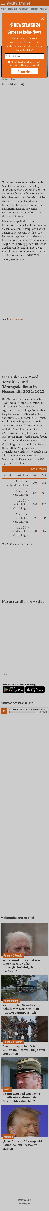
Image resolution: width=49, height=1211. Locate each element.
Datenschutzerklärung (18, 65)
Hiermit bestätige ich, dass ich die (26, 62)
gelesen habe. (35, 65)
